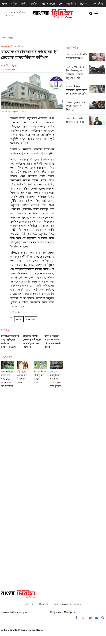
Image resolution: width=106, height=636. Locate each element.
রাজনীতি (34, 3)
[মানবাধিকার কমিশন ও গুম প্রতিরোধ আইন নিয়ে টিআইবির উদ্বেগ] (10, 343)
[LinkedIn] (96, 617)
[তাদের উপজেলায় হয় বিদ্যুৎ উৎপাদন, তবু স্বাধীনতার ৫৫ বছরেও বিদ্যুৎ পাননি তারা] (85, 74)
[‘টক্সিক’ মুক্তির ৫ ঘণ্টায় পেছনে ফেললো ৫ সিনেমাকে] (85, 108)
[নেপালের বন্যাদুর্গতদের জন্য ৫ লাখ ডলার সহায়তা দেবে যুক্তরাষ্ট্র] (56, 375)
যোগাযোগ (29, 604)
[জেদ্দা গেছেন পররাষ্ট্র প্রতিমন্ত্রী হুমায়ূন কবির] (85, 120)
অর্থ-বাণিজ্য (98, 3)
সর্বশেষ (14, 3)
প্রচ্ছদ (4, 3)
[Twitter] (83, 617)
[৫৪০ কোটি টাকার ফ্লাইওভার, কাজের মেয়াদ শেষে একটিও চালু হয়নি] (85, 92)
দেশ (60, 3)
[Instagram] (102, 617)
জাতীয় (23, 3)
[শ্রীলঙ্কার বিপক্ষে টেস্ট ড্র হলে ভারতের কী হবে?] (40, 375)
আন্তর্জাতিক (71, 3)
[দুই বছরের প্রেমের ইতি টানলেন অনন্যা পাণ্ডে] (24, 375)
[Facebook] (76, 617)
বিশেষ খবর (84, 3)
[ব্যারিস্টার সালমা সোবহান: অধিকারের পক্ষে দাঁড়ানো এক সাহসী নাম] (32, 343)
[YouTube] (90, 617)
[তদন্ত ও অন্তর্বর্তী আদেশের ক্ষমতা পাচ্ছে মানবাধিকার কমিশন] (53, 343)
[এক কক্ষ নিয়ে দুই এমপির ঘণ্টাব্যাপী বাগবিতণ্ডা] (85, 58)
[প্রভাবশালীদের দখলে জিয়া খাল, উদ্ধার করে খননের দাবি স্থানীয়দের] (7, 375)
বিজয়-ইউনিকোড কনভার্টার (70, 604)
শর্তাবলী (55, 604)
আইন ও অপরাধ (48, 3)
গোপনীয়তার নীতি (42, 604)
